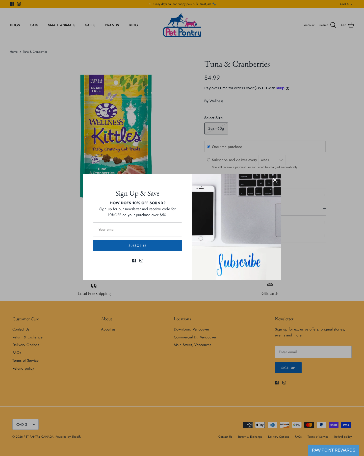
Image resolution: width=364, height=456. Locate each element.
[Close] (274, 180)
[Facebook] (134, 260)
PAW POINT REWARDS (333, 450)
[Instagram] (141, 260)
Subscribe (137, 245)
